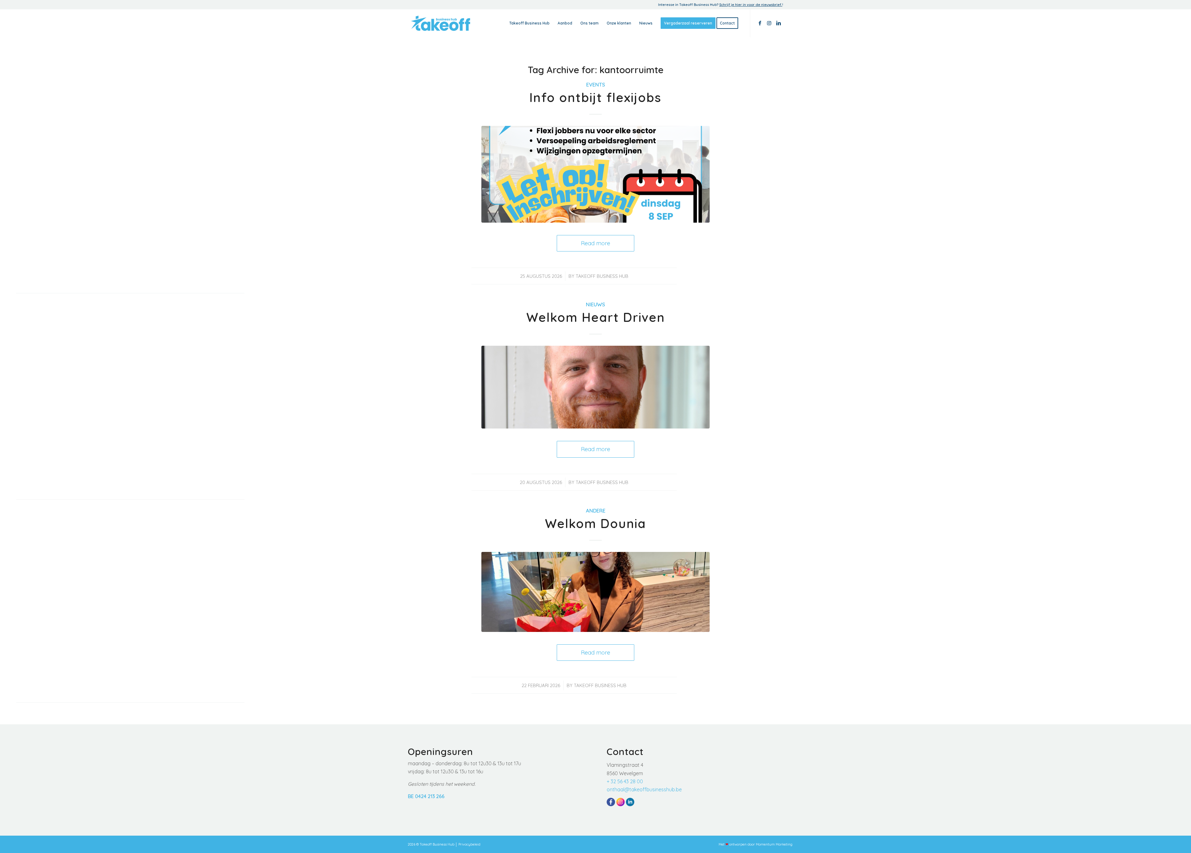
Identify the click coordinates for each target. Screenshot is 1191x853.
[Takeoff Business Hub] (440, 23)
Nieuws (595, 304)
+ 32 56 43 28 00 (625, 781)
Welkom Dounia (595, 523)
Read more (595, 243)
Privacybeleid (469, 844)
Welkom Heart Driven (595, 317)
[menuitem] (529, 23)
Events (595, 84)
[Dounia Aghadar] (595, 592)
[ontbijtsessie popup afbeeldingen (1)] (595, 174)
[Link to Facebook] (760, 23)
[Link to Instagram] (769, 23)
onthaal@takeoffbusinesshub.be (644, 789)
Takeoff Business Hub (602, 276)
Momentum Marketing (774, 844)
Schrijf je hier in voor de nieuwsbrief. (750, 4)
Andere (595, 510)
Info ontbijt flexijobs (595, 97)
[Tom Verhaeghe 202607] (595, 387)
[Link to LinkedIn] (778, 23)
